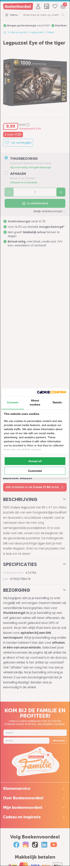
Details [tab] (57, 402)
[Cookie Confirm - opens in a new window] (51, 392)
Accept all (35, 461)
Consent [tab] (12, 402)
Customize (35, 470)
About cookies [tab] (35, 402)
